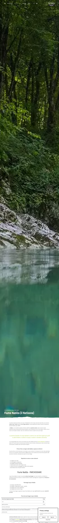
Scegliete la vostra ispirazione (51, 5)
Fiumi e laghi (17, 410)
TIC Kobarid (17, 519)
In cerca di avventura (17, 3)
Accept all (43, 517)
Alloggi (29, 3)
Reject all (52, 517)
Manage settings (48, 519)
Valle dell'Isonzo (9, 3)
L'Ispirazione (24, 3)
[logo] (4, 3)
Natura (13, 410)
